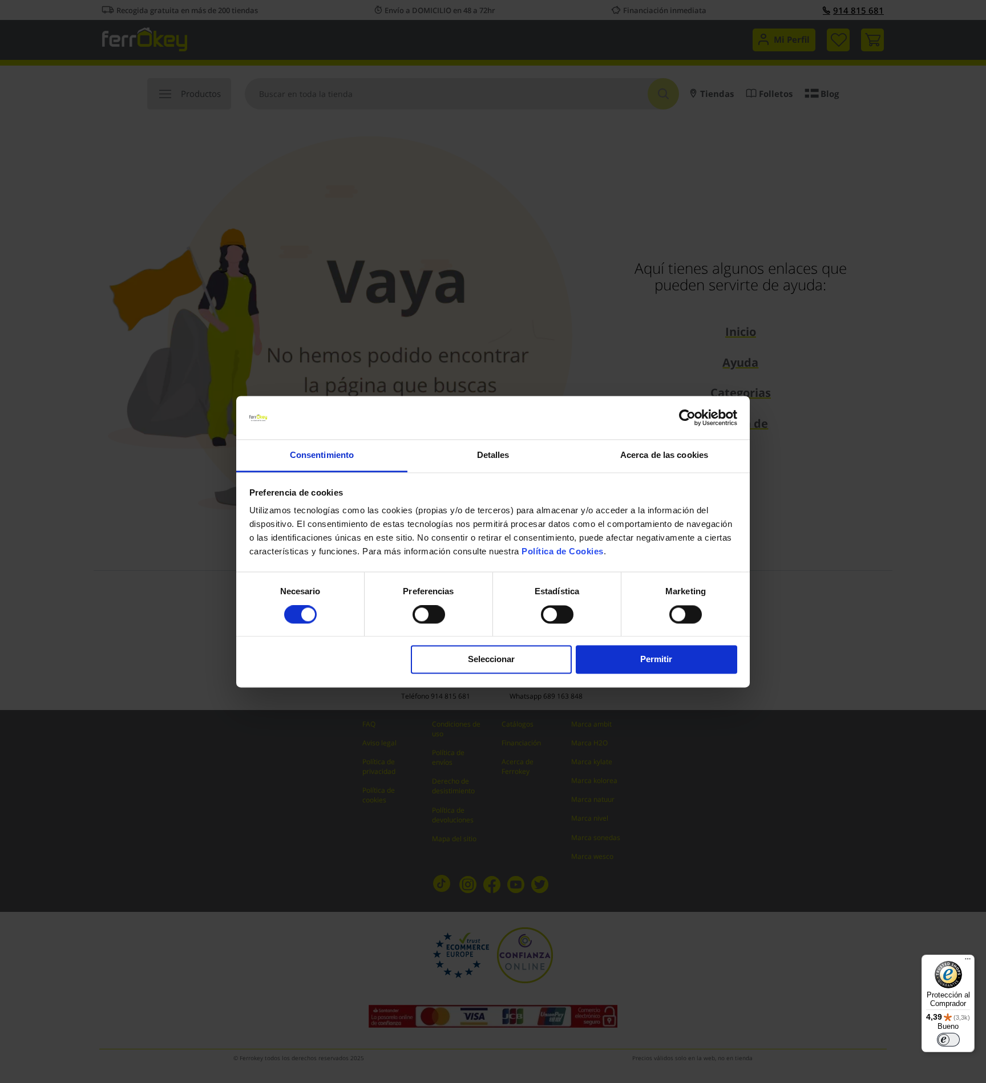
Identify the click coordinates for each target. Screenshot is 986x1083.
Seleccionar (491, 659)
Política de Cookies (563, 552)
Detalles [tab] (493, 455)
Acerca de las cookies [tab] (664, 455)
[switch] (429, 615)
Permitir (656, 659)
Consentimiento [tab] (322, 455)
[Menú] (968, 961)
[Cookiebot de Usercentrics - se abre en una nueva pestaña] (687, 417)
